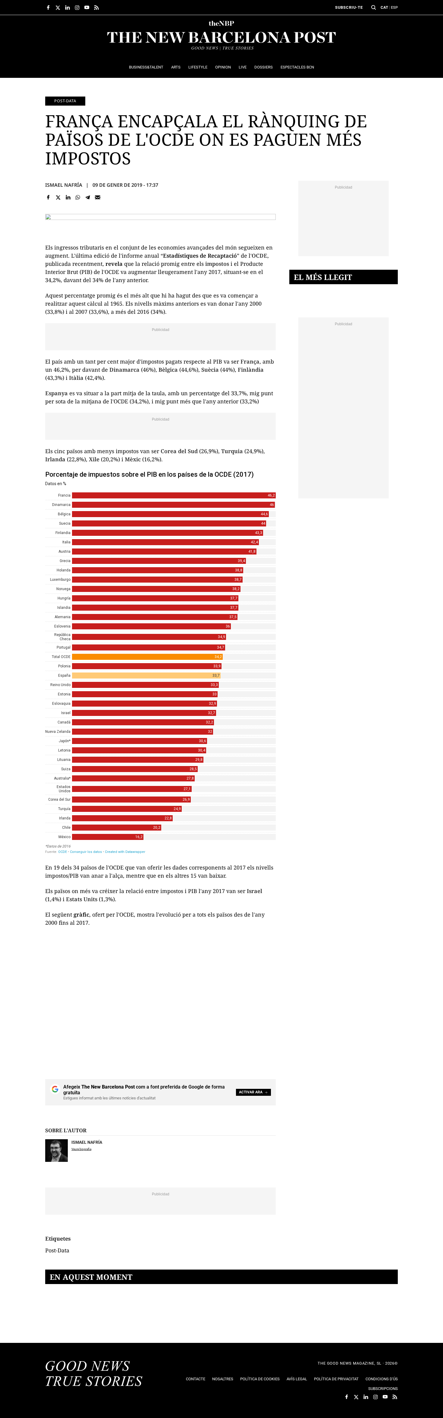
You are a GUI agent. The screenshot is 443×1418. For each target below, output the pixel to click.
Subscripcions (383, 1388)
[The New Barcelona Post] (94, 1374)
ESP (394, 7)
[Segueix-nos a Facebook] (48, 8)
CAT (384, 7)
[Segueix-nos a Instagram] (77, 8)
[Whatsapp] (78, 197)
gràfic (81, 914)
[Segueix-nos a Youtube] (87, 8)
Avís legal (297, 1379)
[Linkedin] (68, 197)
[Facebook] (48, 197)
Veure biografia (81, 1149)
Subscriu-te (349, 7)
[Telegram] (88, 197)
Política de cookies (260, 1379)
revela (114, 263)
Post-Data (65, 100)
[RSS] (96, 8)
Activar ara (250, 1092)
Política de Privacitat (336, 1379)
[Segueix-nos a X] (58, 8)
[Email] (97, 197)
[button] (373, 7)
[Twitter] (58, 197)
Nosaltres (222, 1379)
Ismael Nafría (63, 185)
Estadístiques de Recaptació (200, 255)
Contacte (195, 1379)
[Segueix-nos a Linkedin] (67, 8)
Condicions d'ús (382, 1379)
